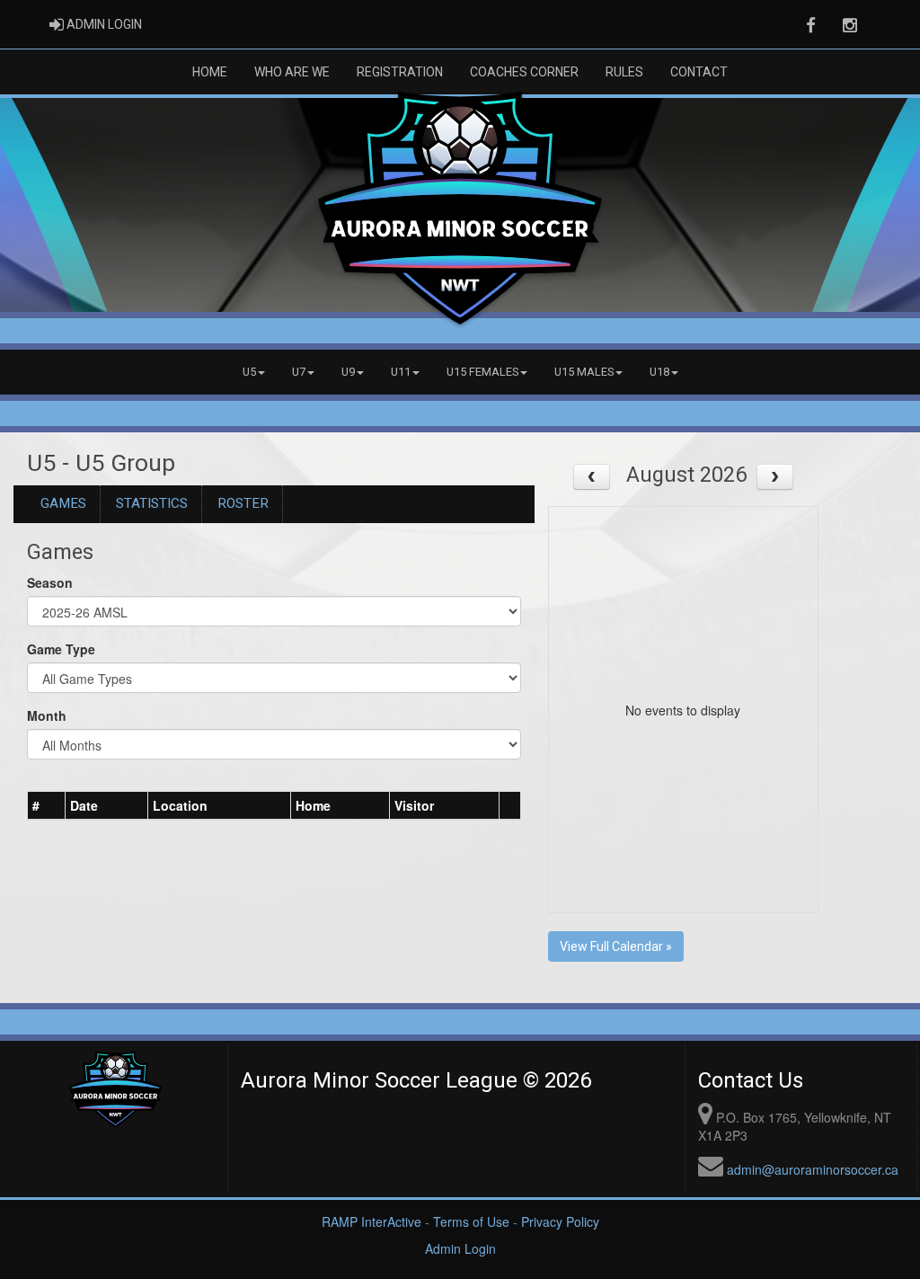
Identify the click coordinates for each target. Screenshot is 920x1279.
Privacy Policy (560, 1221)
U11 (401, 371)
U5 (249, 371)
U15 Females (482, 371)
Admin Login (460, 1248)
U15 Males (584, 371)
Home (209, 72)
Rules (624, 72)
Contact (699, 72)
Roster (243, 503)
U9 (348, 371)
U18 (659, 371)
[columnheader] (47, 806)
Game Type (61, 649)
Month (46, 715)
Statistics (152, 503)
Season (50, 582)
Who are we (292, 72)
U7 (298, 371)
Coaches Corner (524, 72)
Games (63, 503)
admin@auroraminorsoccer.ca (812, 1169)
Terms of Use (471, 1221)
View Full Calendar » (616, 946)
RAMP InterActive (371, 1221)
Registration (400, 72)
